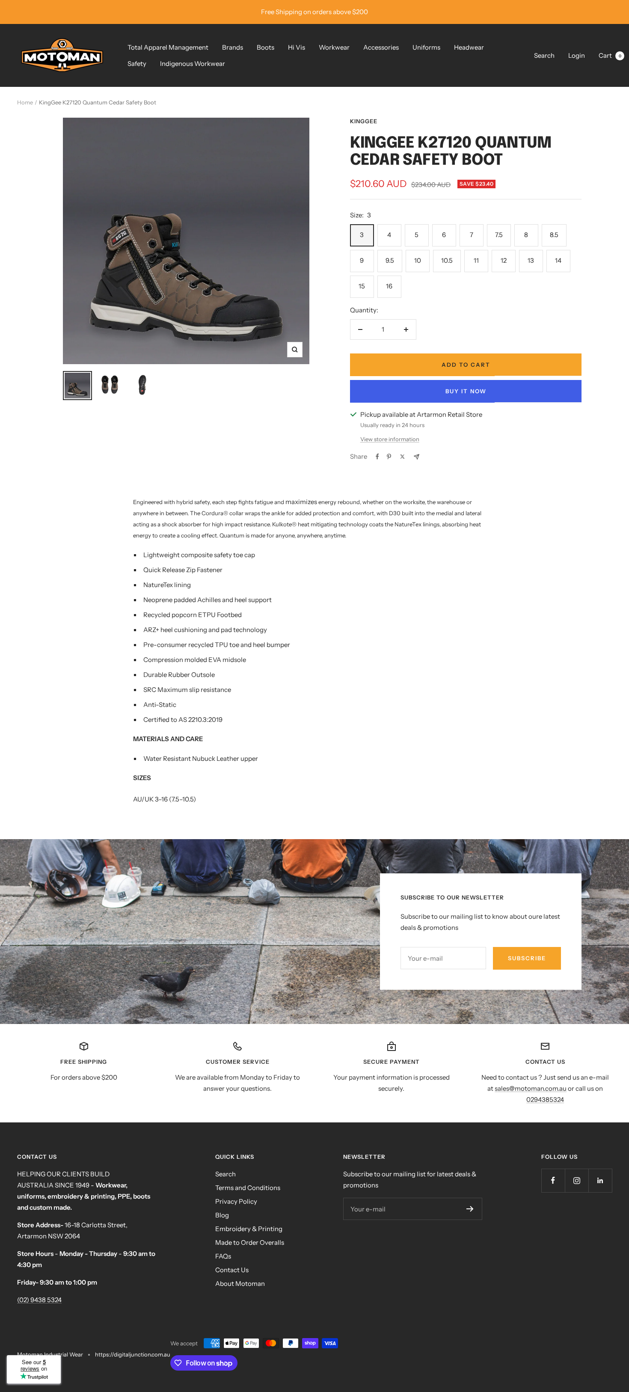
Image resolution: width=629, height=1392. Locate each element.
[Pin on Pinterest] (389, 457)
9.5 (390, 260)
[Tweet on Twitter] (402, 457)
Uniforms (426, 47)
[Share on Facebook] (377, 457)
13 (531, 260)
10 (417, 260)
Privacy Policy (236, 1201)
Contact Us (232, 1270)
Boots (265, 47)
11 (476, 260)
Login (576, 55)
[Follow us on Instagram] (576, 1180)
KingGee (363, 121)
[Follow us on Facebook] (553, 1180)
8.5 (554, 235)
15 (362, 286)
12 (504, 260)
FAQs (223, 1256)
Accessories (381, 47)
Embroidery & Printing (248, 1229)
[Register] (470, 1209)
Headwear (469, 47)
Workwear (334, 47)
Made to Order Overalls (249, 1242)
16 (389, 286)
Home (25, 102)
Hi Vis (296, 47)
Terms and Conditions (247, 1188)
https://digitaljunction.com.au (132, 1354)
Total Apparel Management (168, 47)
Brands (232, 47)
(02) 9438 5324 (39, 1300)
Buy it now (466, 391)
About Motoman (240, 1283)
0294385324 (545, 1099)
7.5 (499, 235)
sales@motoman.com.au (531, 1088)
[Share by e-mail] (416, 457)
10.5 (447, 260)
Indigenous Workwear (192, 63)
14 (558, 260)
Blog (222, 1215)
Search (544, 55)
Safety (137, 63)
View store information (389, 439)
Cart (610, 55)
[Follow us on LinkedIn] (600, 1180)
